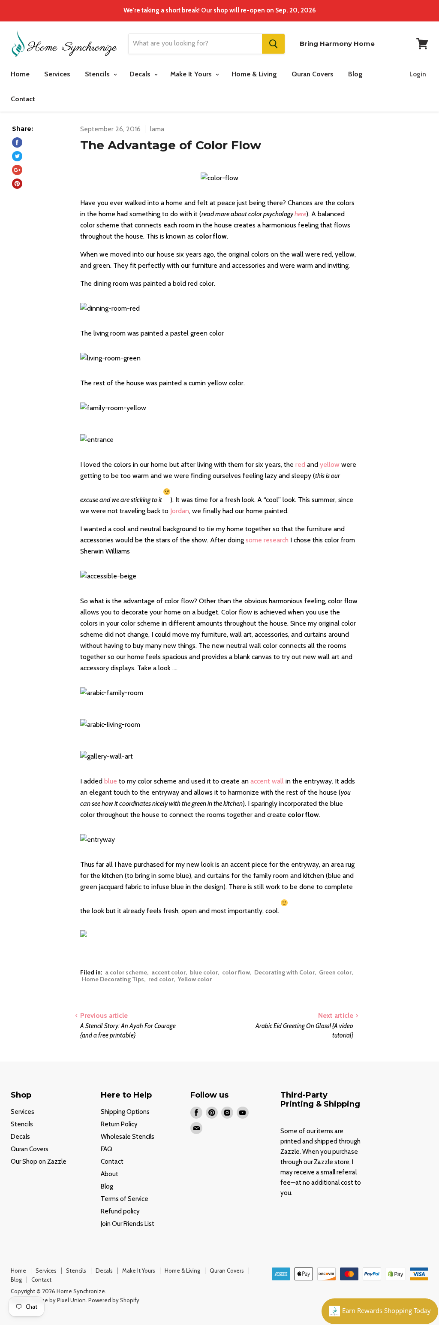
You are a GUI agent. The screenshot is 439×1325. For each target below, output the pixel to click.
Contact (23, 99)
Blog (355, 74)
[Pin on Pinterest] (17, 183)
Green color (335, 972)
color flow (236, 972)
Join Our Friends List (127, 1224)
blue (110, 781)
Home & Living (254, 74)
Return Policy (119, 1124)
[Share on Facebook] (17, 142)
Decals (140, 74)
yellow (330, 464)
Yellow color (195, 979)
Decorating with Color (284, 972)
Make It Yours (191, 74)
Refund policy (120, 1211)
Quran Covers (313, 74)
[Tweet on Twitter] (17, 156)
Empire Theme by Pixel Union (48, 1300)
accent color (168, 972)
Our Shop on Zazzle (38, 1161)
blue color (204, 972)
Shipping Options (125, 1112)
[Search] (273, 44)
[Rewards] (380, 1311)
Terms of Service (124, 1199)
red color (161, 979)
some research (267, 540)
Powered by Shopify (113, 1300)
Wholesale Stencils (127, 1136)
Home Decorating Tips (113, 979)
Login (417, 74)
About (109, 1174)
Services (57, 74)
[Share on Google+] (17, 170)
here (300, 214)
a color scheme (126, 972)
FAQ (106, 1149)
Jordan (179, 511)
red (300, 464)
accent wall (267, 781)
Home (20, 74)
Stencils (98, 74)
